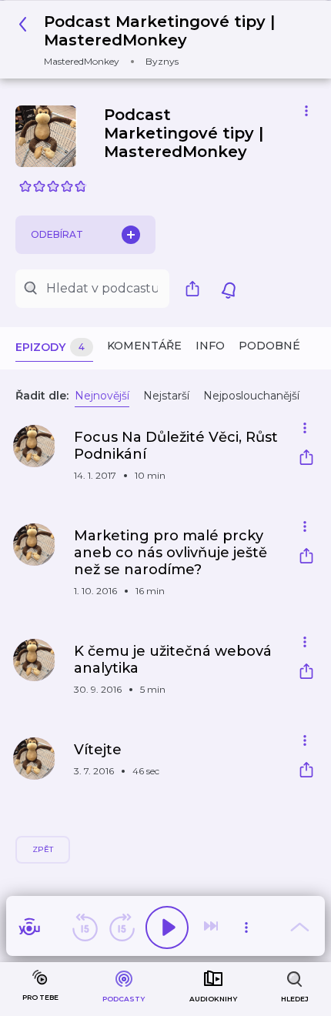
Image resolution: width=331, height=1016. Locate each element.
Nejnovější (102, 396)
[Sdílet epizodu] (306, 459)
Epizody (50, 347)
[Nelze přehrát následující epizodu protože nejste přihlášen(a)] (212, 927)
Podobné (269, 346)
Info (210, 346)
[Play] (167, 927)
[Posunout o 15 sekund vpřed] (121, 927)
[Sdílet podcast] (196, 288)
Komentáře (144, 346)
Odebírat (57, 234)
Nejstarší (166, 396)
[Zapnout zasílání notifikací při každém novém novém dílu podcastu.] (228, 288)
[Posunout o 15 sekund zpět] (84, 927)
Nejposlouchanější (251, 396)
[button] (159, 40)
